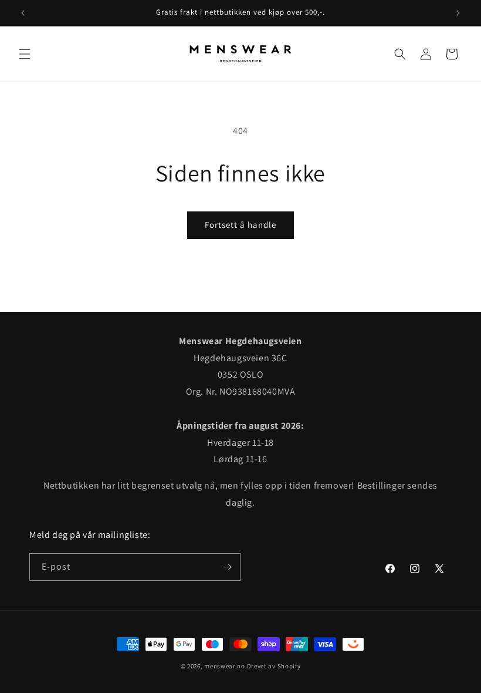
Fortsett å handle (240, 224)
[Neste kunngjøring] (458, 13)
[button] (25, 54)
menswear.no (224, 666)
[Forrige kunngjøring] (23, 13)
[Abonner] (227, 567)
